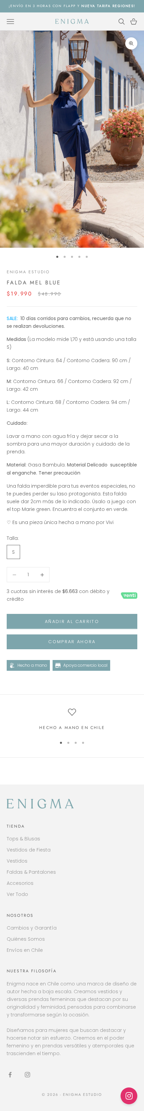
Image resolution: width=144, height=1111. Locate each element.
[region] (72, 719)
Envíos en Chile (25, 950)
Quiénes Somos (26, 939)
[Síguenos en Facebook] (10, 1074)
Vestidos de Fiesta (29, 849)
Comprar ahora (71, 641)
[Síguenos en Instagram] (27, 1074)
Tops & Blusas (23, 838)
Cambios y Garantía (32, 928)
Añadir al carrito (72, 621)
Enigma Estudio (28, 272)
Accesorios (20, 883)
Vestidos (17, 861)
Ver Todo (17, 894)
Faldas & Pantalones (31, 872)
